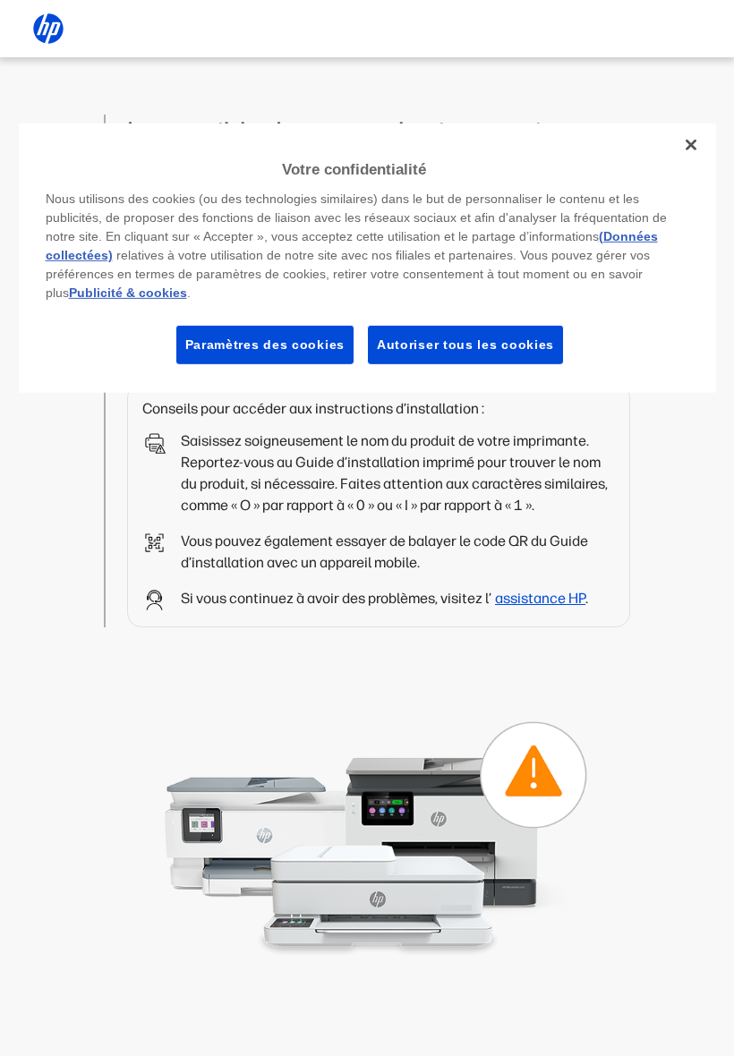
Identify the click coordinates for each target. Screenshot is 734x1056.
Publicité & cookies (128, 292)
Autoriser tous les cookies (465, 343)
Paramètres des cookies (265, 343)
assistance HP (540, 598)
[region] (367, 258)
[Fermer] (691, 145)
